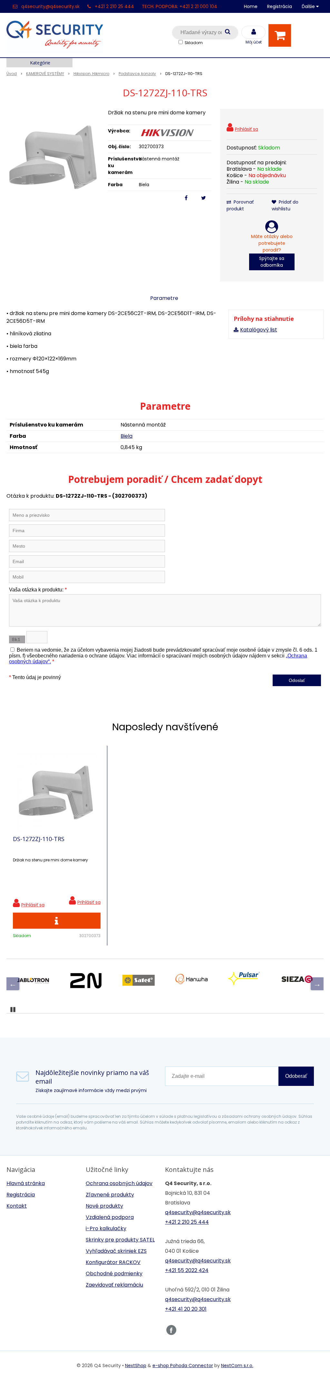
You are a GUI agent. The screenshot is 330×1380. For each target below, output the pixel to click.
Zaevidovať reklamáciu (114, 1285)
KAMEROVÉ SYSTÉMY (45, 73)
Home (250, 6)
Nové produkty (104, 1206)
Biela (126, 436)
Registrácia (279, 6)
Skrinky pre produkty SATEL (120, 1239)
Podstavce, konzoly (137, 73)
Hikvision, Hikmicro (91, 73)
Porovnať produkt (240, 205)
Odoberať (296, 1076)
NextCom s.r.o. (237, 1365)
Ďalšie (309, 6)
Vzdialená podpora (110, 1217)
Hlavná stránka (25, 1183)
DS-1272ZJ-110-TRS (38, 839)
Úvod (11, 73)
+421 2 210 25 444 (114, 6)
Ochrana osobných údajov (119, 1183)
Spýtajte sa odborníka (271, 261)
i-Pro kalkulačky (106, 1228)
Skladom (194, 42)
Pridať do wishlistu (285, 205)
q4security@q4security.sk (50, 6)
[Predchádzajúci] (12, 983)
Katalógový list (258, 329)
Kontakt (16, 1206)
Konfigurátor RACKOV (113, 1262)
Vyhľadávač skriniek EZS (116, 1251)
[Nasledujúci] (317, 983)
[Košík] (281, 35)
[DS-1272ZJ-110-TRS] (54, 157)
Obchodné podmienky (114, 1273)
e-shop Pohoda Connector (182, 1365)
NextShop (135, 1365)
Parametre (164, 298)
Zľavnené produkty (110, 1194)
